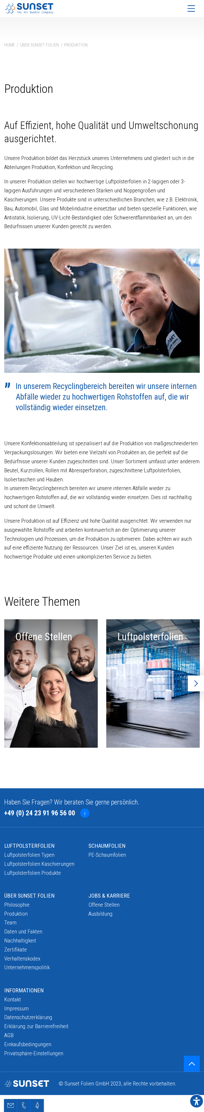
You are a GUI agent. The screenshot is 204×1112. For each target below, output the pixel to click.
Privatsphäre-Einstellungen (33, 1053)
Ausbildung (100, 913)
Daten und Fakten (23, 931)
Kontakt (12, 999)
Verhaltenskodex (22, 958)
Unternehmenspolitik (27, 967)
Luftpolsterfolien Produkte (32, 872)
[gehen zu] (192, 1064)
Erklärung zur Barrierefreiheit (36, 1026)
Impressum (16, 1008)
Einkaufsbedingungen (27, 1044)
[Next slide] (196, 683)
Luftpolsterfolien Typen (29, 854)
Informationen (24, 990)
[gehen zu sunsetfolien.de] (28, 8)
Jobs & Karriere (109, 895)
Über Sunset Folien (29, 895)
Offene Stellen (104, 904)
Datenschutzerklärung (28, 1017)
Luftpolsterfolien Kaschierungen (39, 863)
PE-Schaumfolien (107, 854)
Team (10, 922)
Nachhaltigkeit (20, 940)
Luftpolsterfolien (29, 845)
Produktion (16, 913)
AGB (9, 1035)
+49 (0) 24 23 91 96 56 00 (39, 813)
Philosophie (16, 904)
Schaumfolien (106, 845)
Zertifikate (15, 949)
